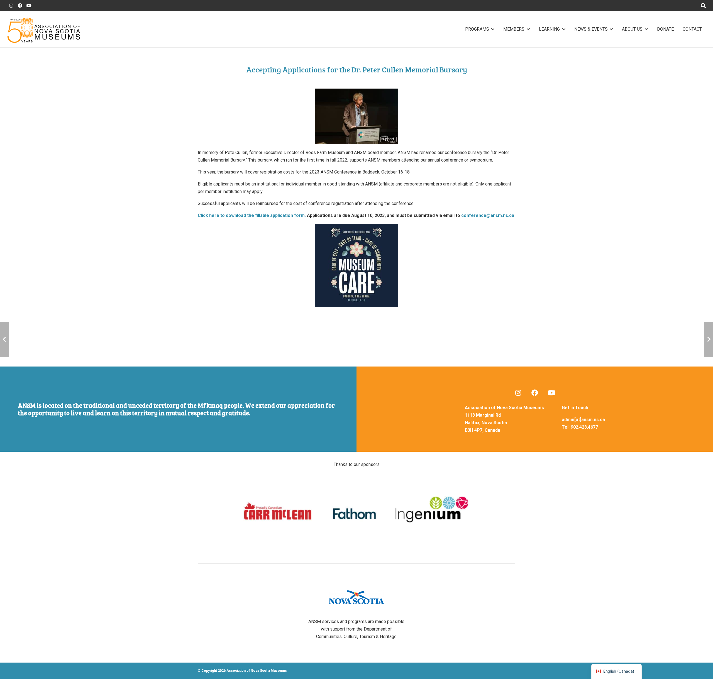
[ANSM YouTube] (29, 5)
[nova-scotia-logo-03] (356, 597)
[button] (492, 29)
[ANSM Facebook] (20, 5)
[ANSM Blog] (518, 392)
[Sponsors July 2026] (356, 511)
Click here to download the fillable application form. (252, 215)
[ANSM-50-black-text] (43, 29)
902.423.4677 (584, 427)
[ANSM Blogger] (11, 5)
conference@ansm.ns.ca (487, 215)
